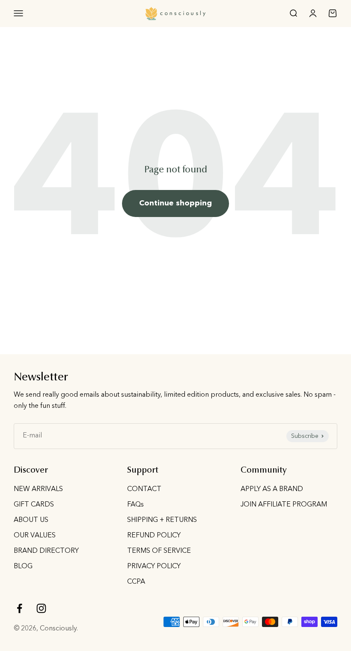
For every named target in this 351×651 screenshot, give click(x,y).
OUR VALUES (35, 535)
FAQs (135, 504)
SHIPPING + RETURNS (162, 520)
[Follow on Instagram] (41, 608)
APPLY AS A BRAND (272, 489)
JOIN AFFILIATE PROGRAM (284, 504)
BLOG (23, 566)
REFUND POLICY (154, 535)
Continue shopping (175, 203)
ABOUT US (31, 520)
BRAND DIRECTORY (46, 551)
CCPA (136, 582)
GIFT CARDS (34, 504)
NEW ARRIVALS (38, 489)
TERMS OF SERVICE (159, 551)
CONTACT (144, 489)
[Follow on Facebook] (19, 608)
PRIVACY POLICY (154, 566)
